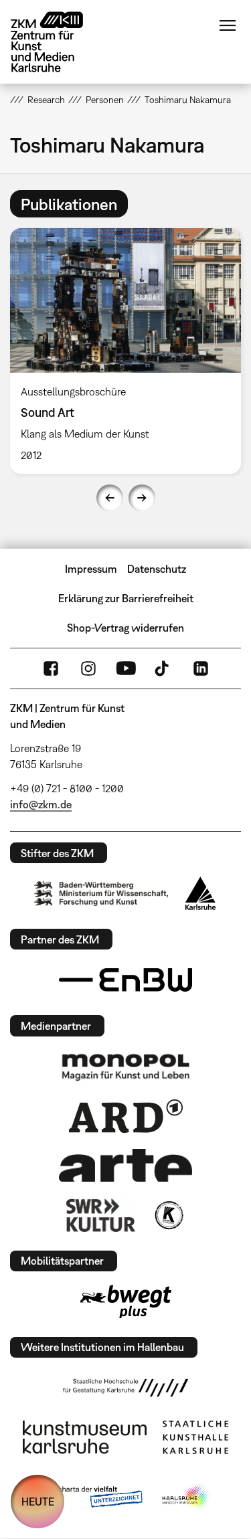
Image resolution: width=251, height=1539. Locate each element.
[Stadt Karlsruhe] (200, 893)
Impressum (91, 569)
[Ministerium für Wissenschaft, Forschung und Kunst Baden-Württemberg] (101, 893)
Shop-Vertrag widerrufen (125, 628)
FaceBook (50, 668)
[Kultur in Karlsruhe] (168, 1215)
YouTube (125, 668)
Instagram (88, 668)
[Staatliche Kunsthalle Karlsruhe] (195, 1437)
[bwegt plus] (125, 1301)
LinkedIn (200, 668)
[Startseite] (57, 42)
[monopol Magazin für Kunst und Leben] (126, 1066)
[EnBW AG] (126, 980)
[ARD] (126, 1116)
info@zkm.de (41, 804)
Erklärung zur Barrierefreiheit (125, 598)
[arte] (126, 1165)
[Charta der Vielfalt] (90, 1497)
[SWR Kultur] (101, 1215)
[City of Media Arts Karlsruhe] (186, 1497)
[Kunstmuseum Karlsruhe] (85, 1437)
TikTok (163, 668)
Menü (227, 25)
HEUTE (37, 1502)
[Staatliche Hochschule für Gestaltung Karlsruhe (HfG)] (126, 1387)
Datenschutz (156, 569)
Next (142, 497)
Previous (109, 497)
